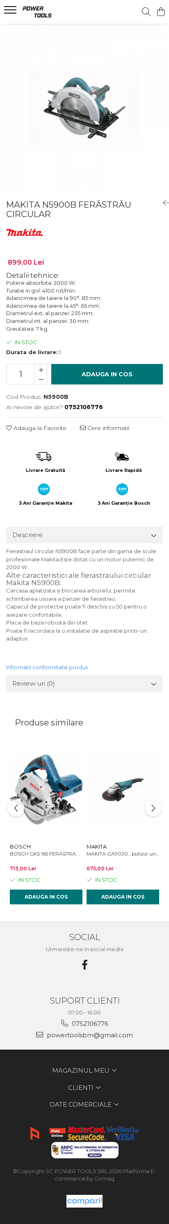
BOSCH (20, 846)
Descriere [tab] (27, 535)
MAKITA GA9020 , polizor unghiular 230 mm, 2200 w (123, 854)
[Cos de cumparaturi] (160, 12)
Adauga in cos (107, 374)
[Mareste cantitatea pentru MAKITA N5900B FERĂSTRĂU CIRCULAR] (40, 369)
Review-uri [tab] (33, 683)
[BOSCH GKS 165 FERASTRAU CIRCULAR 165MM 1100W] (46, 790)
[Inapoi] (163, 203)
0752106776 (89, 1023)
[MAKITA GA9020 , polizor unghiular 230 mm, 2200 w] (123, 790)
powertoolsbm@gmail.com (89, 1035)
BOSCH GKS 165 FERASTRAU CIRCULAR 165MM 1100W (46, 854)
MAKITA (97, 846)
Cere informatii (107, 428)
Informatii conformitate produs (47, 667)
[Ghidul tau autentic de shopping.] (84, 1201)
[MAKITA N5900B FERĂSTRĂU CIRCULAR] (84, 108)
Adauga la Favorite (39, 428)
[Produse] (11, 12)
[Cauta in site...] (146, 12)
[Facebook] (84, 965)
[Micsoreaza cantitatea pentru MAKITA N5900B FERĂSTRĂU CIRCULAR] (40, 379)
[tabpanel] (84, 108)
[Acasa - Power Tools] (53, 12)
